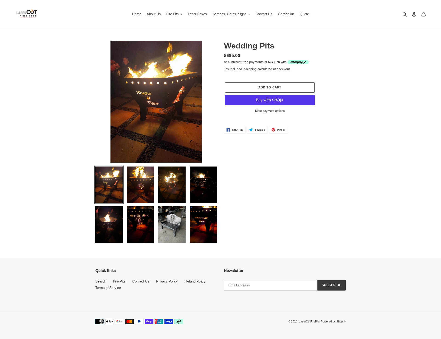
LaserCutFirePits (309, 321)
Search (100, 281)
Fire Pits (119, 281)
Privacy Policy (167, 281)
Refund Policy (195, 281)
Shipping (250, 69)
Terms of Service (108, 288)
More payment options (270, 111)
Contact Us (140, 281)
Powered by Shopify (333, 321)
